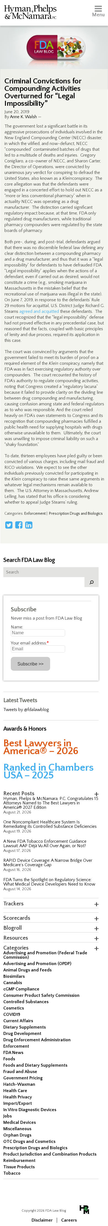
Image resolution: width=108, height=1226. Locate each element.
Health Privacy (17, 1097)
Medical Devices (19, 1122)
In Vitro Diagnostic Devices (29, 1109)
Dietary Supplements (24, 1027)
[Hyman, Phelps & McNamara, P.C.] (30, 13)
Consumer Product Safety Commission (41, 995)
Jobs (7, 1116)
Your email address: (30, 643)
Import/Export (17, 1103)
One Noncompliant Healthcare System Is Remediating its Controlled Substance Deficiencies (50, 824)
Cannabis (12, 982)
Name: (17, 627)
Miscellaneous (17, 1128)
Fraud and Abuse (20, 1071)
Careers (69, 1220)
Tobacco (11, 1173)
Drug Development (22, 1033)
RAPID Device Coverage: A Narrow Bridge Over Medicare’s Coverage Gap (47, 862)
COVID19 (11, 1014)
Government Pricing (23, 1078)
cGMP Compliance (21, 989)
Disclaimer (42, 1220)
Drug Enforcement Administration (37, 1039)
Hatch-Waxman (19, 1084)
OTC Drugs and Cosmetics (29, 1141)
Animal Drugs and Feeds (27, 970)
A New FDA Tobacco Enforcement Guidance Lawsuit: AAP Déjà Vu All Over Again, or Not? (44, 843)
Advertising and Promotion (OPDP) (37, 963)
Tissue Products (19, 1166)
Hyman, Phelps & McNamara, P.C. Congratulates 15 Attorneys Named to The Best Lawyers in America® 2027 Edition (50, 803)
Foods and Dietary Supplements (35, 1065)
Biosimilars (14, 976)
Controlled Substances (25, 1001)
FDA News (13, 1052)
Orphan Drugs (17, 1135)
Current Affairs (18, 1020)
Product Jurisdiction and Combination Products (49, 1154)
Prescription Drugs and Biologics (76, 513)
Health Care (15, 1090)
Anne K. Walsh (23, 116)
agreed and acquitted (39, 311)
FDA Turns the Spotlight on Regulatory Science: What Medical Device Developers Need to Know (49, 882)
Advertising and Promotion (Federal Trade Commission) (45, 955)
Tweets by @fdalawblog (26, 709)
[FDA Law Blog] (54, 42)
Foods (9, 1058)
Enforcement (35, 513)
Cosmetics (13, 1008)
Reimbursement (19, 1160)
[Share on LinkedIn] (28, 525)
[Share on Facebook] (18, 525)
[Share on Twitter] (8, 525)
